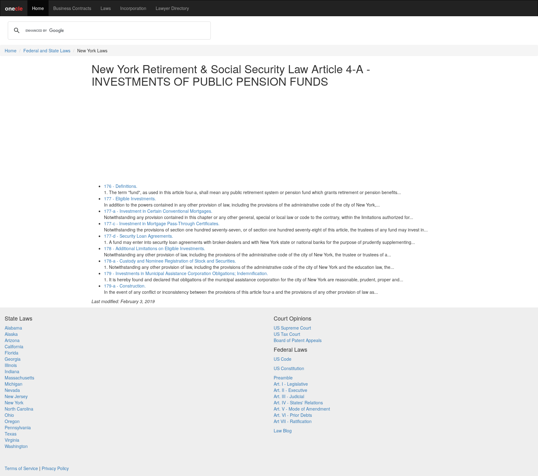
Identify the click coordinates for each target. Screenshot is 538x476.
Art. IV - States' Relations (298, 402)
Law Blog (283, 430)
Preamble (283, 377)
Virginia (12, 440)
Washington (16, 446)
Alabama (13, 328)
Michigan (13, 384)
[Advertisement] (269, 134)
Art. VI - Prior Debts (293, 415)
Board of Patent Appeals (298, 340)
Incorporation (133, 8)
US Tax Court (287, 334)
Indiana (12, 371)
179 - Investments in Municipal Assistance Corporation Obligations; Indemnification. (186, 273)
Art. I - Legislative (291, 384)
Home (38, 8)
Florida (11, 353)
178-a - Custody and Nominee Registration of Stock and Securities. (170, 261)
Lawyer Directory (172, 8)
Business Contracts (72, 8)
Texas (11, 434)
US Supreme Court (292, 328)
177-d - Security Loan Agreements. (138, 236)
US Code (282, 359)
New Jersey (16, 396)
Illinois (11, 365)
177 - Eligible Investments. (130, 198)
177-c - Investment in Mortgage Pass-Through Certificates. (161, 223)
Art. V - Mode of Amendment (302, 409)
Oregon (12, 421)
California (14, 346)
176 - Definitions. (120, 186)
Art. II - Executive (290, 390)
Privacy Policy (55, 468)
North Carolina (19, 409)
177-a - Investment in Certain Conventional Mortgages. (158, 211)
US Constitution (289, 368)
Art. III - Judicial (289, 396)
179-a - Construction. (125, 286)
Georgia (13, 359)
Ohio (9, 415)
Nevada (12, 390)
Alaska (11, 334)
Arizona (12, 340)
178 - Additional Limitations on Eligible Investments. (154, 248)
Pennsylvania (18, 427)
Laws (106, 8)
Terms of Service (21, 468)
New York (14, 402)
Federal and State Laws (46, 50)
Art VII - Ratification (293, 421)
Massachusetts (19, 377)
